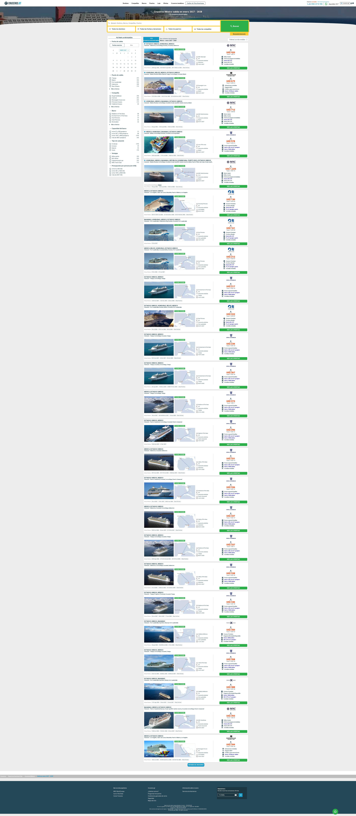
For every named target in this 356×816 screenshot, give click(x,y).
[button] (333, 4)
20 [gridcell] (120, 67)
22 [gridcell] (128, 67)
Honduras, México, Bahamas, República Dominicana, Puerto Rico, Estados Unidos (178, 160)
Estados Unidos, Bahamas (154, 621)
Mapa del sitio (152, 800)
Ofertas (165, 3)
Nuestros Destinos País (15, 776)
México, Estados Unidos (153, 191)
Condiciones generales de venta (157, 796)
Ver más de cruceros (196, 765)
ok (241, 795)
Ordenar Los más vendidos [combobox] (237, 39)
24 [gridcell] (135, 67)
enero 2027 (123, 50)
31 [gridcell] (135, 71)
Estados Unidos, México (153, 277)
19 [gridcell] (117, 67)
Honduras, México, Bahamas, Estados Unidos (164, 101)
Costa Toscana (118, 796)
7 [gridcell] (124, 60)
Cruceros (3, 776)
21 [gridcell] (124, 67)
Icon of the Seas (118, 793)
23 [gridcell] (131, 67)
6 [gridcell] (120, 60)
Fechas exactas (117, 45)
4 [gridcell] (113, 60)
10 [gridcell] (135, 60)
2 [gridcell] (131, 57)
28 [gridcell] (124, 71)
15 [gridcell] (128, 64)
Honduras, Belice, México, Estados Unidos (163, 72)
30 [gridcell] (131, 71)
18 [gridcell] (113, 67)
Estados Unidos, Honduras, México (160, 44)
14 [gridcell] (124, 64)
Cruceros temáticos (177, 3)
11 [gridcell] (113, 64)
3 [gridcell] (135, 57)
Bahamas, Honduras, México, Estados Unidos (162, 219)
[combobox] (164, 23)
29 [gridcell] (128, 71)
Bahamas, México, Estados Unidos (157, 707)
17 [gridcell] (135, 64)
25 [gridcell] (113, 71)
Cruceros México (30, 776)
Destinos (126, 3)
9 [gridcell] (131, 60)
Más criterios (115, 89)
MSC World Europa (118, 791)
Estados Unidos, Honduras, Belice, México (161, 305)
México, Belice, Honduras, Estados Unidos (161, 248)
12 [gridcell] (117, 64)
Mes (131, 45)
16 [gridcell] (131, 64)
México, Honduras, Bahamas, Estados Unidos (164, 132)
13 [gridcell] (120, 64)
